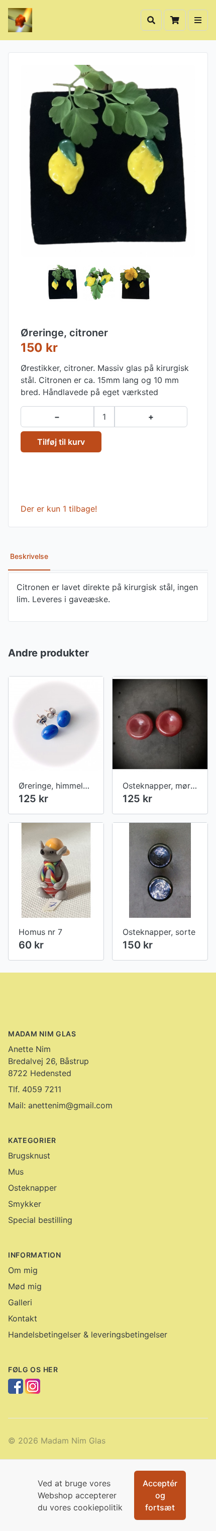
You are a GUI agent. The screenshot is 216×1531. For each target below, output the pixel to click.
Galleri (20, 1302)
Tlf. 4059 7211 (34, 1089)
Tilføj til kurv (61, 442)
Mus (16, 1172)
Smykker (24, 1204)
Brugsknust (29, 1156)
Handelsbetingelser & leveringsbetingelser (87, 1334)
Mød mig (25, 1286)
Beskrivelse (29, 556)
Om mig (23, 1270)
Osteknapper (32, 1188)
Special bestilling (40, 1220)
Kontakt (22, 1318)
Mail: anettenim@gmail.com (60, 1105)
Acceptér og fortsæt (160, 1495)
